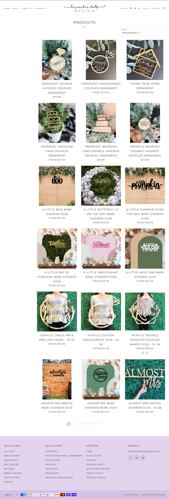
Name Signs (51, 469)
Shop (15, 8)
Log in (146, 8)
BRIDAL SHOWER (13, 473)
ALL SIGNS (9, 451)
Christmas (51, 451)
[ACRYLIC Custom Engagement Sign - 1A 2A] (101, 311)
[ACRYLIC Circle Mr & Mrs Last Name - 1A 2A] (57, 311)
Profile (8, 482)
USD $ (123, 8)
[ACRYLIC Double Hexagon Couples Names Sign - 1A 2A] (145, 311)
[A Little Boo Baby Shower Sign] (57, 186)
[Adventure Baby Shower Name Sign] (101, 379)
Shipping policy (95, 464)
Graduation (52, 460)
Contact (91, 460)
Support (39, 8)
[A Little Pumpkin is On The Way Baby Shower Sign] (145, 186)
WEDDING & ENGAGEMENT (59, 477)
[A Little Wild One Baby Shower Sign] (145, 248)
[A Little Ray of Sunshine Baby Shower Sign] (57, 248)
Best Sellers (11, 464)
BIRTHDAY (9, 469)
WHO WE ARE (93, 455)
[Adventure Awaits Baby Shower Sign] (57, 379)
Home (7, 8)
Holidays (50, 464)
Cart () (156, 8)
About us (27, 8)
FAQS (89, 451)
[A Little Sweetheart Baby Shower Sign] (101, 248)
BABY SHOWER (12, 455)
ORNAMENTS (52, 473)
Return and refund (98, 469)
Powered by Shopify (131, 495)
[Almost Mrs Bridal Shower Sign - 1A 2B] (145, 379)
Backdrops (10, 460)
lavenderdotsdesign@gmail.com (144, 451)
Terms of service (96, 477)
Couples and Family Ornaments (63, 455)
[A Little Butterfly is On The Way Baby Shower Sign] (101, 186)
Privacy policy (95, 473)
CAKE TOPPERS (12, 477)
